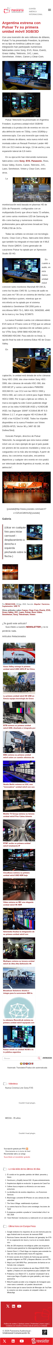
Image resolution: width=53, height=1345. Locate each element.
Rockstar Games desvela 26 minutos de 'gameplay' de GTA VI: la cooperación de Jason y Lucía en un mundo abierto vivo (29, 1240)
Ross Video (37, 612)
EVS (28, 161)
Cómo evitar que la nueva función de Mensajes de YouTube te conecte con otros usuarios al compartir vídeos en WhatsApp (29, 1290)
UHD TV (17, 606)
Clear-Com (33, 610)
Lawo (21, 612)
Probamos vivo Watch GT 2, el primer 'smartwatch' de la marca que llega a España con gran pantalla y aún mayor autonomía (28, 1276)
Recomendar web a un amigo (14, 1154)
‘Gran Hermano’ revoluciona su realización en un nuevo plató (29, 1218)
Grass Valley (7, 612)
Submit (39, 1058)
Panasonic (36, 161)
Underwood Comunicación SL (16, 1333)
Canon (25, 610)
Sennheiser (7, 614)
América (33, 12)
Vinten (32, 614)
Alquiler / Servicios (41, 604)
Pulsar (28, 612)
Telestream (24, 614)
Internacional (35, 14)
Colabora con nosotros (14, 1326)
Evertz (42, 610)
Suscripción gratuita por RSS (15, 1149)
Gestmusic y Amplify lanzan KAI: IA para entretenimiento (28, 1180)
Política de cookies (10, 1324)
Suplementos (7, 606)
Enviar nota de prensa (31, 1326)
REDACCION (10, 604)
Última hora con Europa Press (22, 1226)
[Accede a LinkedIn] (13, 1341)
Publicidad (34, 1324)
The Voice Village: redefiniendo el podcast (22, 1203)
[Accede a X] (4, 1341)
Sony (22, 161)
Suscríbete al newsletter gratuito (17, 1157)
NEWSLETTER (33, 627)
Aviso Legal (44, 1324)
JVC (16, 612)
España (32, 9)
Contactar (43, 1326)
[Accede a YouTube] (22, 1341)
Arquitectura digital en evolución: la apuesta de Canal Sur (28, 1183)
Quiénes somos (24, 1324)
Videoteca (12, 1083)
